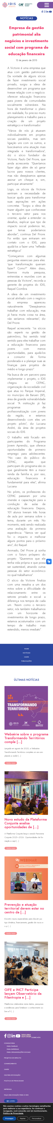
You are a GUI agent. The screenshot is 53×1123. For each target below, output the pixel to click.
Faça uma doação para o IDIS (16, 1095)
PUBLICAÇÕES (26, 661)
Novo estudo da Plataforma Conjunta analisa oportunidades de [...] (25, 823)
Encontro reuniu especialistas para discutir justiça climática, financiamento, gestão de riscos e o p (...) (23, 922)
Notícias (26, 653)
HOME (26, 649)
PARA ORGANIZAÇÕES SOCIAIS (18, 1052)
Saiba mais (10, 763)
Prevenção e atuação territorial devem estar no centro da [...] (24, 908)
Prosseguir (9, 1118)
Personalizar (36, 1118)
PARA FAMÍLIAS (12, 1046)
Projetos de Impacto (12, 1058)
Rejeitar (23, 1118)
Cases (26, 657)
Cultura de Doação (12, 1075)
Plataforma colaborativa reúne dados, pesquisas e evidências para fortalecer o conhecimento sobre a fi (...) (23, 1008)
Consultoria (9, 1043)
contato (12, 1101)
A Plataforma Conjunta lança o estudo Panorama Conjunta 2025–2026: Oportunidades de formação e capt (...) (24, 837)
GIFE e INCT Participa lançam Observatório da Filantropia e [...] (22, 993)
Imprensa (8, 1089)
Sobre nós (36, 1037)
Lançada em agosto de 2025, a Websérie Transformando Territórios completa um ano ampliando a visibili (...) (23, 752)
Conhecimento (10, 1063)
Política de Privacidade (14, 1081)
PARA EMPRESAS (13, 1049)
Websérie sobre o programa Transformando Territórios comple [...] (26, 738)
